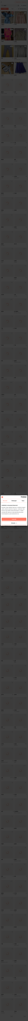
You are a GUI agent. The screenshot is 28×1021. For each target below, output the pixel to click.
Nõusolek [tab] (5, 500)
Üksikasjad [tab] (14, 500)
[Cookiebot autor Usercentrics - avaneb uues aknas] (21, 497)
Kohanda (13, 523)
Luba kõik (14, 519)
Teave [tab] (23, 500)
